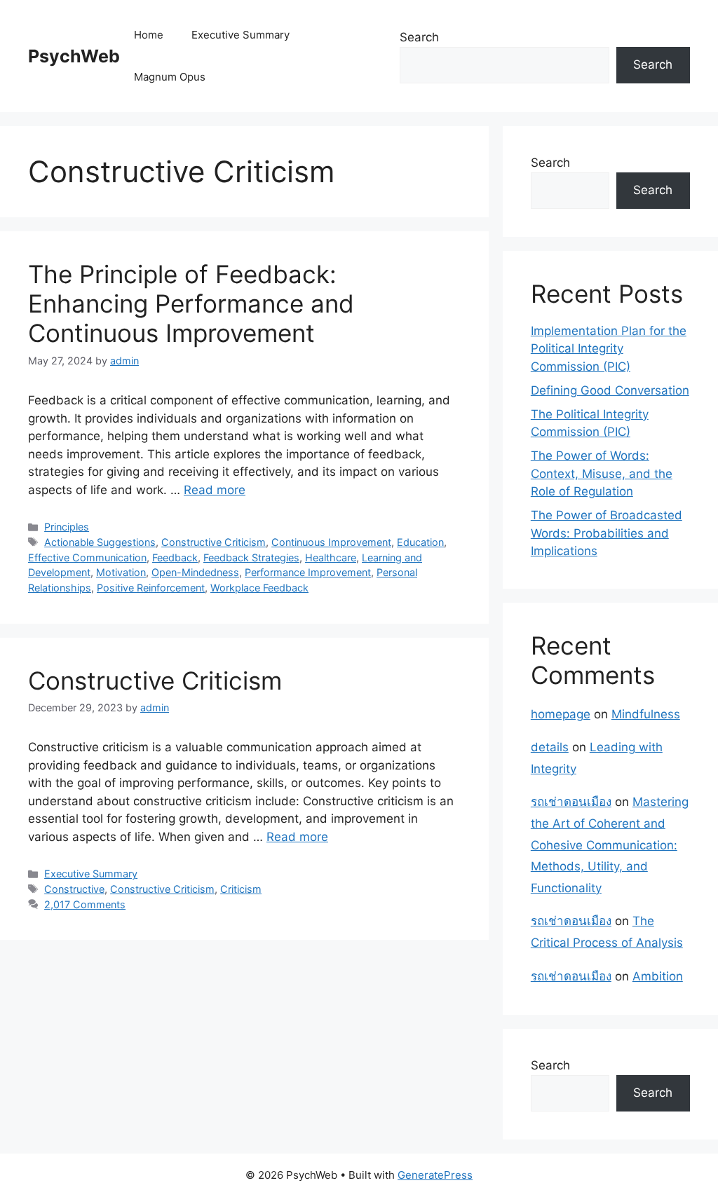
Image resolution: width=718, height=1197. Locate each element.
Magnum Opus (169, 76)
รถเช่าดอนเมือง (571, 802)
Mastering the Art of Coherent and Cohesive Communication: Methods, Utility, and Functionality (610, 844)
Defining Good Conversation (610, 390)
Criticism (241, 889)
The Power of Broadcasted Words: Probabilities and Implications (606, 533)
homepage (560, 714)
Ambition (657, 976)
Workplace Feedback (259, 588)
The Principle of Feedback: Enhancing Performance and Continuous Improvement (191, 303)
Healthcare (330, 557)
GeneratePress (435, 1175)
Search (419, 37)
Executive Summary (240, 34)
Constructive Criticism (213, 542)
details (550, 747)
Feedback (175, 557)
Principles (66, 527)
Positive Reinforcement (151, 588)
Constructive (74, 889)
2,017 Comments (85, 904)
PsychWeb (74, 56)
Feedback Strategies (251, 557)
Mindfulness (645, 714)
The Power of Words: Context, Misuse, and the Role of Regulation (601, 473)
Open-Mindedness (195, 572)
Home (148, 34)
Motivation (121, 572)
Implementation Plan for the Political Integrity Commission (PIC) (608, 349)
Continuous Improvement (331, 542)
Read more (214, 490)
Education (420, 542)
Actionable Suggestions (100, 542)
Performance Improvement (308, 572)
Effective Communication (87, 557)
